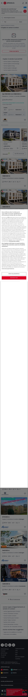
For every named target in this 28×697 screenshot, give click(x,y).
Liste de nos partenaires (8, 268)
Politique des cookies (14, 241)
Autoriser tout (14, 277)
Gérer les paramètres (13, 273)
